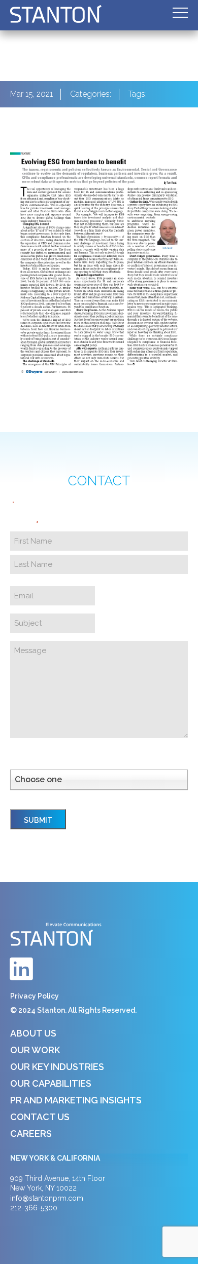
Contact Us (40, 1117)
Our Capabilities (50, 1083)
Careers (31, 1133)
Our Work (35, 1050)
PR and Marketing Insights (76, 1100)
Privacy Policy (34, 996)
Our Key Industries (57, 1066)
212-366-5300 (33, 1208)
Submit (38, 820)
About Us (33, 1033)
